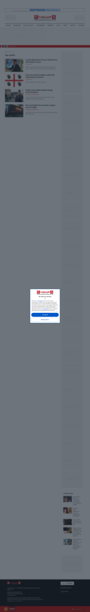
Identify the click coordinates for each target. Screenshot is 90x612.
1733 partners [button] (40, 301)
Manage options (45, 319)
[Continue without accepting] (45, 298)
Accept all (45, 314)
